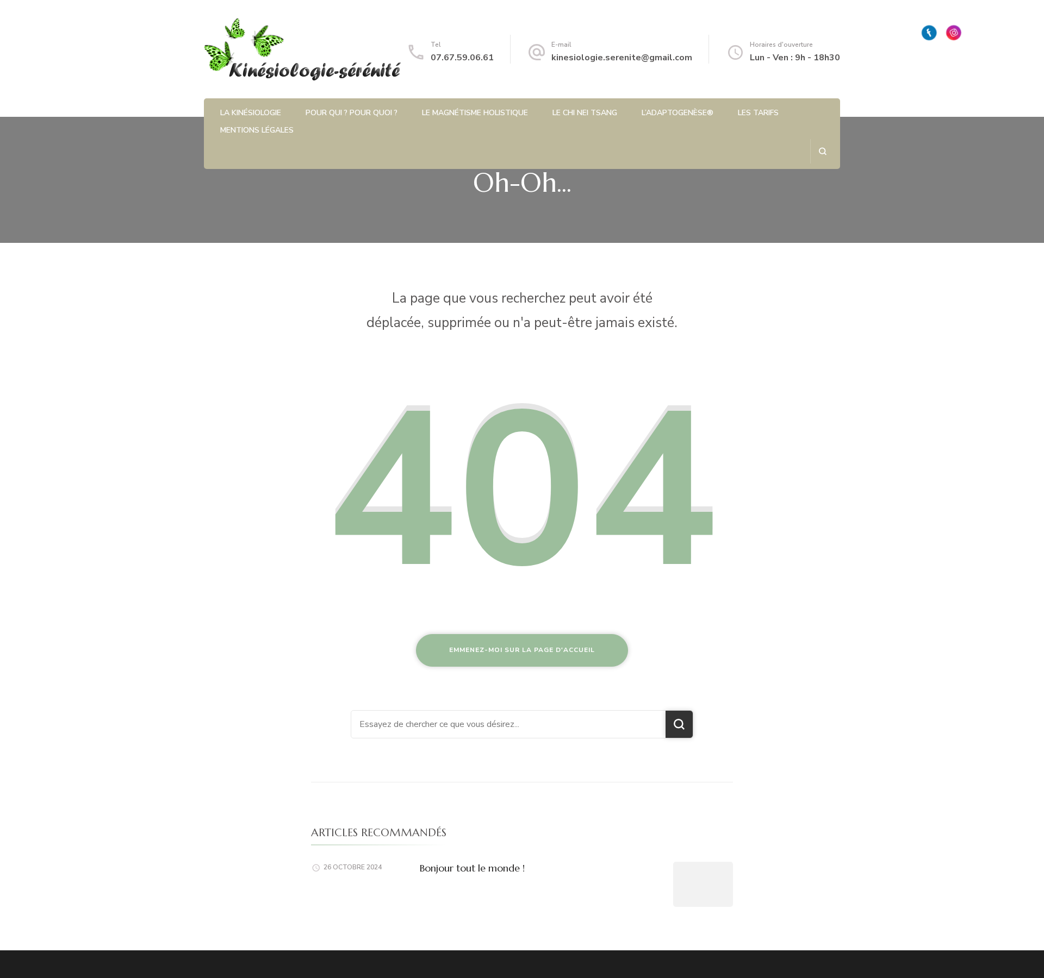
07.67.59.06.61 (462, 58)
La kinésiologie (250, 113)
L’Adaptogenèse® (677, 113)
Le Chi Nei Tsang (584, 113)
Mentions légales (257, 130)
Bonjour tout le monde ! (472, 868)
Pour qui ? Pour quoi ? (351, 113)
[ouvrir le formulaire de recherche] (822, 151)
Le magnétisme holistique (475, 113)
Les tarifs (758, 113)
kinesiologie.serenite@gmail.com (621, 58)
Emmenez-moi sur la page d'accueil (522, 649)
